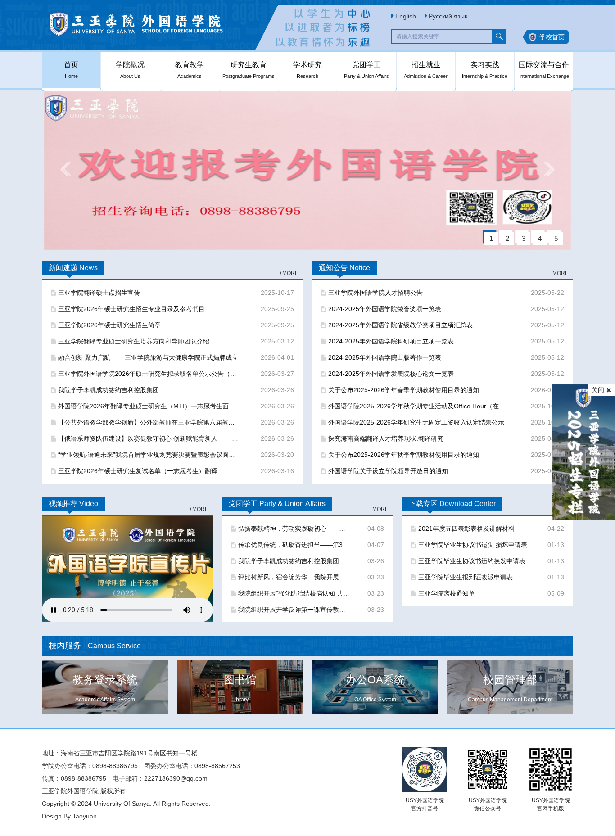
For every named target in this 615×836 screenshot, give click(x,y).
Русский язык (448, 16)
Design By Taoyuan (69, 816)
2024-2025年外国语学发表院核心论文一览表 (391, 373)
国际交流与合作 (544, 70)
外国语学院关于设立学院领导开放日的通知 (388, 470)
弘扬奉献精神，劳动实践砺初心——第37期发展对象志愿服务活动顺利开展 (294, 528)
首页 (71, 70)
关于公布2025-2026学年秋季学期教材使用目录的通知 (403, 454)
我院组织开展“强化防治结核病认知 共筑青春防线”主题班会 (294, 593)
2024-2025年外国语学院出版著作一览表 (384, 357)
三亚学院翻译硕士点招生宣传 (99, 292)
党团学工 (366, 70)
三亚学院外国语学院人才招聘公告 (375, 292)
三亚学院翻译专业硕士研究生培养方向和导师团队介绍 (133, 341)
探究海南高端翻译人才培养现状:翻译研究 (385, 438)
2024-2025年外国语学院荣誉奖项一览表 (384, 308)
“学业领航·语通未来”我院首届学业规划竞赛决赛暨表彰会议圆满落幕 (149, 454)
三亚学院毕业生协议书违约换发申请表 (471, 561)
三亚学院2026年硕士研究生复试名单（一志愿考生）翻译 (137, 470)
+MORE (288, 273)
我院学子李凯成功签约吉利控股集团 (108, 389)
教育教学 (189, 70)
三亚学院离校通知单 (446, 593)
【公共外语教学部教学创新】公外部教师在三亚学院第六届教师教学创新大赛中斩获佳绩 (149, 422)
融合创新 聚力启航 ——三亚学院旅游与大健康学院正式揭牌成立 (148, 357)
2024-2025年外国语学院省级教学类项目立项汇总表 (400, 325)
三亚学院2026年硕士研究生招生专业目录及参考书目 (131, 308)
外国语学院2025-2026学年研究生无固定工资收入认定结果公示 (416, 422)
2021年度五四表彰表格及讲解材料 (466, 528)
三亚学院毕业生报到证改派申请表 (465, 577)
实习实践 (484, 70)
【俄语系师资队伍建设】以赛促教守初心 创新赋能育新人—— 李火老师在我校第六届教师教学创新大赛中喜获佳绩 (149, 438)
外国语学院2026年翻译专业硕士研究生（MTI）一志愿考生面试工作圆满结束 (149, 406)
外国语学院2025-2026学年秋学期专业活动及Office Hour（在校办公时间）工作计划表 (419, 406)
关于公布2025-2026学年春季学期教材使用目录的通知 (403, 389)
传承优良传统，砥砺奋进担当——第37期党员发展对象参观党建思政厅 (294, 544)
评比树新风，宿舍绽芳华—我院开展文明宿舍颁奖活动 (294, 577)
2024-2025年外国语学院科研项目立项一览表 (391, 341)
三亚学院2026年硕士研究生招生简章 (109, 325)
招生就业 (426, 70)
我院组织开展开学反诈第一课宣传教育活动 (294, 609)
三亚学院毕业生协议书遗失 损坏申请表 (472, 544)
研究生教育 (248, 70)
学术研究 (307, 70)
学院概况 (130, 70)
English (405, 16)
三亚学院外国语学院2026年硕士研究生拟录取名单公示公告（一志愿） (149, 373)
